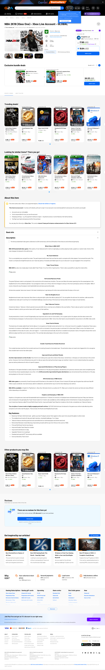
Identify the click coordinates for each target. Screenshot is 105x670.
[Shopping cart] (98, 8)
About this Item (19, 93)
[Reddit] (91, 653)
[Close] (103, 2)
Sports (23, 17)
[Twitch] (88, 653)
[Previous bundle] (97, 65)
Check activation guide (55, 32)
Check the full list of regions (46, 203)
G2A (7, 17)
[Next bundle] (99, 65)
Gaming (12, 17)
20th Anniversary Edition (64, 52)
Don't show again (65, 21)
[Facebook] (82, 653)
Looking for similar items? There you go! (22, 152)
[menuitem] (8, 14)
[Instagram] (94, 653)
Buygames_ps (85, 36)
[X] (96, 653)
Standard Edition (50, 52)
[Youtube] (85, 653)
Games (17, 17)
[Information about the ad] (83, 34)
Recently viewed (9, 93)
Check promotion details (11, 619)
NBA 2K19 (29, 17)
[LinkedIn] (99, 653)
